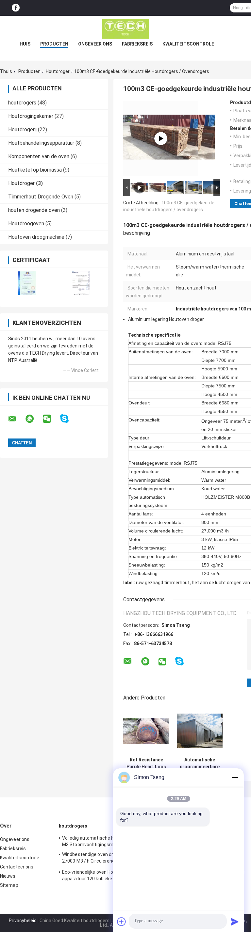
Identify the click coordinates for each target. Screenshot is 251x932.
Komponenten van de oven (38, 156)
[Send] (234, 921)
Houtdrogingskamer (30, 116)
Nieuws (8, 876)
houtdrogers (22, 103)
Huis (25, 44)
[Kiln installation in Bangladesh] (160, 138)
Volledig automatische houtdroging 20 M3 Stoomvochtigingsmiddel (102, 841)
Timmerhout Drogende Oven (40, 197)
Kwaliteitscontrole (188, 44)
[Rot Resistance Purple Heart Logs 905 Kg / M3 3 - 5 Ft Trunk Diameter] (146, 731)
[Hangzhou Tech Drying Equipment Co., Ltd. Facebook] (16, 8)
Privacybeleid (23, 920)
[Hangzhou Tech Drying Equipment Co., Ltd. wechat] (51, 419)
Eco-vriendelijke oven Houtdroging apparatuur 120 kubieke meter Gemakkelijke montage (98, 876)
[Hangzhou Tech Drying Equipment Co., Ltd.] (125, 29)
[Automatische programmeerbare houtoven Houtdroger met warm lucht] (200, 731)
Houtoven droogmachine (36, 237)
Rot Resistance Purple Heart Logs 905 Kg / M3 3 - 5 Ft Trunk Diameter (146, 763)
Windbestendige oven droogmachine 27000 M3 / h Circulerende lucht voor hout (101, 859)
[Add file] (121, 921)
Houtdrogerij (22, 129)
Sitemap (9, 885)
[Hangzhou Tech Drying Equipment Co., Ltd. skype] (68, 418)
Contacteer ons (16, 866)
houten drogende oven (34, 210)
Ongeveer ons (95, 44)
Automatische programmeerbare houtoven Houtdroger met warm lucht (200, 763)
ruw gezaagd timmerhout (163, 582)
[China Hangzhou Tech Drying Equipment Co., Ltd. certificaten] (27, 283)
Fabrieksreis (137, 44)
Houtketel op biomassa (35, 170)
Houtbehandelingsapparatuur (41, 143)
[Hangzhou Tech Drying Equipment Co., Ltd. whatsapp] (33, 419)
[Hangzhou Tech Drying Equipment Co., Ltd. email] (16, 419)
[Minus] (235, 777)
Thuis (6, 71)
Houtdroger (58, 71)
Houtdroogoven (26, 223)
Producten (54, 44)
